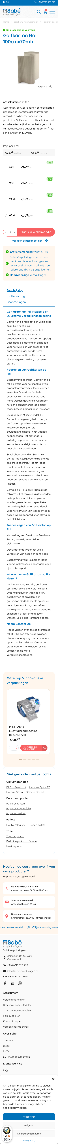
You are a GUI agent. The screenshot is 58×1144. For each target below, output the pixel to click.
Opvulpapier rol (35, 792)
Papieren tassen (15, 803)
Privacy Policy (29, 1140)
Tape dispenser (15, 836)
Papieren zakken (16, 813)
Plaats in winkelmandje (36, 232)
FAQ (5, 1070)
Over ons (8, 1040)
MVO (6, 1051)
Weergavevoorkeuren (29, 1133)
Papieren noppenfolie (18, 808)
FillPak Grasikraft (16, 787)
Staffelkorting (16, 296)
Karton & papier (12, 1021)
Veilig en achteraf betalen (27, 240)
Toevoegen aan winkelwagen (30, 748)
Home (6, 21)
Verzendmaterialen (14, 999)
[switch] (7, 1139)
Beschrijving (15, 290)
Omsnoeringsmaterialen (17, 1010)
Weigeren (29, 1125)
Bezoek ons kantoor (21, 914)
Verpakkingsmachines (16, 1026)
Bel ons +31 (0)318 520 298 (24, 886)
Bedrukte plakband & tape (21, 841)
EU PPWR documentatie (16, 1056)
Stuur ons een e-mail (22, 900)
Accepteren (29, 1116)
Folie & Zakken (11, 1016)
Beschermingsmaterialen (25, 21)
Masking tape (14, 846)
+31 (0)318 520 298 (46, 2)
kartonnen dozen (39, 617)
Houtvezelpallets (16, 824)
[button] (53, 1079)
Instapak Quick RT (39, 787)
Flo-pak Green (14, 792)
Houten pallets (37, 824)
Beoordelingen (16, 302)
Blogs (6, 1046)
